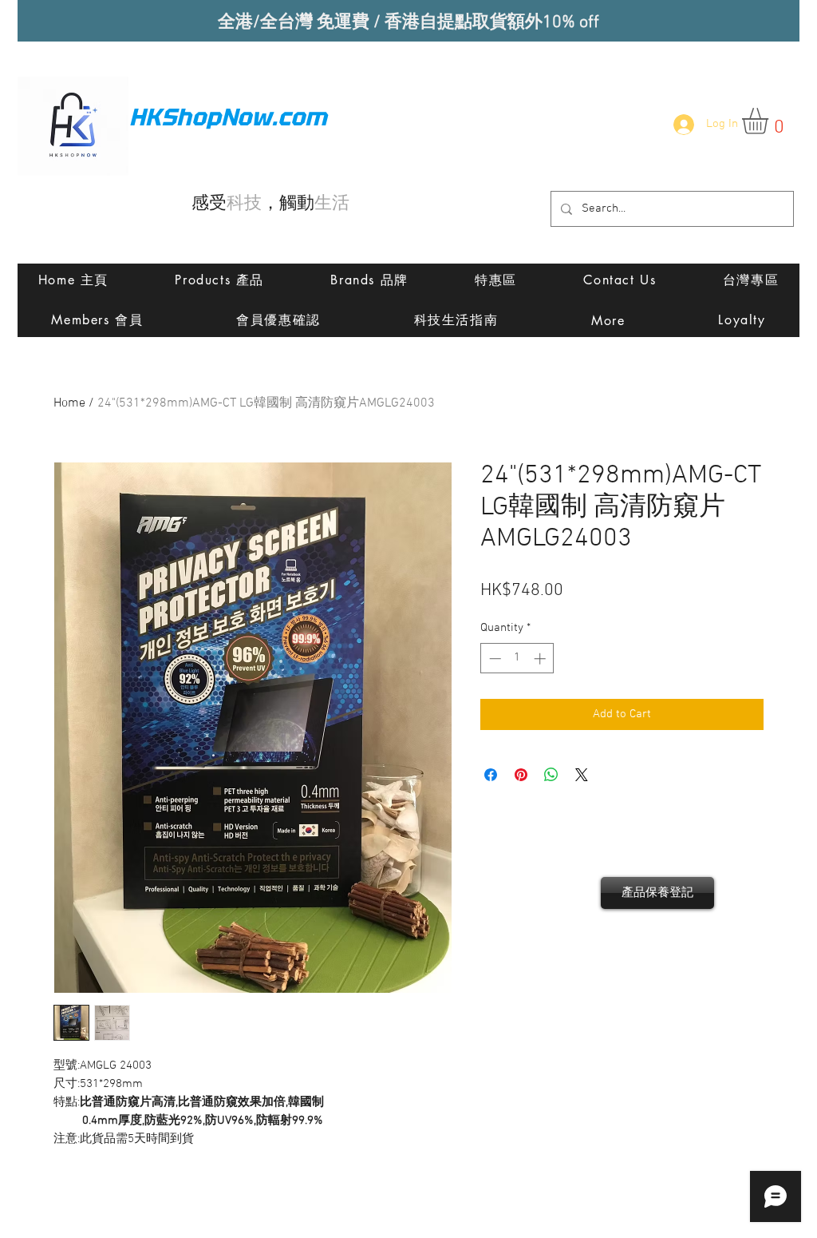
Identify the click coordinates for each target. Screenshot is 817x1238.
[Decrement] (493, 658)
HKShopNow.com (228, 117)
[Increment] (541, 658)
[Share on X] (581, 774)
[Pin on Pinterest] (521, 774)
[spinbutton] (517, 658)
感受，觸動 (270, 204)
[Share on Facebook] (490, 774)
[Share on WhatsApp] (551, 774)
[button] (770, 121)
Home (69, 403)
